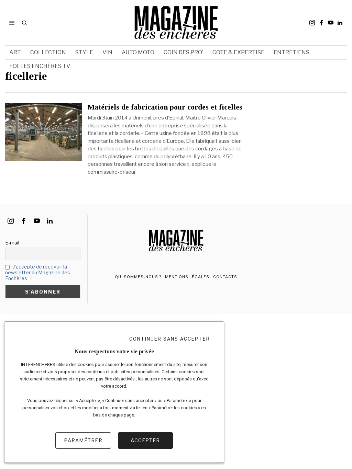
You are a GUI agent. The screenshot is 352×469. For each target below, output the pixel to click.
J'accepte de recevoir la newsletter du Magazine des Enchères (37, 272)
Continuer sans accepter (169, 339)
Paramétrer (83, 440)
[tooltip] (312, 23)
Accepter (145, 440)
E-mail (12, 242)
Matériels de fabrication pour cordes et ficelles (165, 107)
